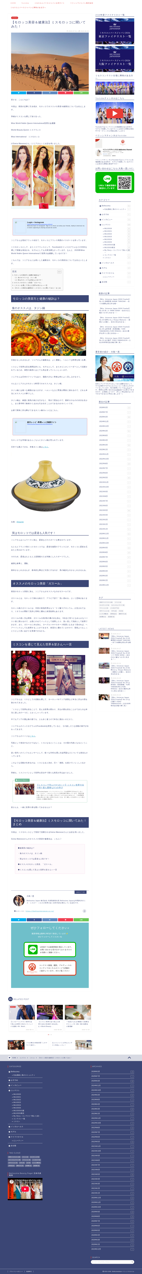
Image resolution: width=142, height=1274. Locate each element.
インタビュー (116, 219)
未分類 (115, 282)
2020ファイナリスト (106, 602)
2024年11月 (114, 421)
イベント (118, 602)
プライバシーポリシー (16, 1271)
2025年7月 (114, 412)
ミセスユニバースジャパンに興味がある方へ (28, 7)
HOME (13, 3)
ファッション (104, 608)
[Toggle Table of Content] (58, 272)
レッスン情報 (104, 613)
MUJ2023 (117, 236)
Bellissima (116, 206)
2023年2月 (114, 450)
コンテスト (116, 225)
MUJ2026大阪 (116, 245)
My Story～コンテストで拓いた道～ (117, 251)
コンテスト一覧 (116, 255)
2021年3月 (114, 520)
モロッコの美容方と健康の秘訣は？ (27, 275)
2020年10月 (114, 543)
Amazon (20, 522)
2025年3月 (114, 417)
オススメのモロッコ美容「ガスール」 (28, 283)
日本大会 (113, 613)
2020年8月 (114, 552)
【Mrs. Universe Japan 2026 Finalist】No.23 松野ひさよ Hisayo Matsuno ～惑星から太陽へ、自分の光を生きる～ (114, 320)
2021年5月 (114, 510)
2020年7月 (114, 557)
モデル (116, 268)
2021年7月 (114, 501)
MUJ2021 (117, 231)
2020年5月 (114, 566)
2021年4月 (114, 515)
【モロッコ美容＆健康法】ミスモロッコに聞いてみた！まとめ (37, 288)
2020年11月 (114, 538)
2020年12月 (114, 534)
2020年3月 (114, 576)
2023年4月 (114, 440)
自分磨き (103, 616)
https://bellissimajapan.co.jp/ (40, 911)
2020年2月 (114, 580)
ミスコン (14, 17)
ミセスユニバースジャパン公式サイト (50, 3)
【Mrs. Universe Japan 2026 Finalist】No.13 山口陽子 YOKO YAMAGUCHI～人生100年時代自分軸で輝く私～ (115, 340)
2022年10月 (114, 459)
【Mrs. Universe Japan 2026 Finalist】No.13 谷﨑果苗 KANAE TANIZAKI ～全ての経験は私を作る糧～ (114, 301)
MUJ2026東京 (117, 247)
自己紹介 (111, 616)
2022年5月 (114, 478)
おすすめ (115, 214)
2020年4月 (114, 571)
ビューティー (116, 277)
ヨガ (121, 611)
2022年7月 (114, 468)
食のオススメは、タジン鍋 (27, 277)
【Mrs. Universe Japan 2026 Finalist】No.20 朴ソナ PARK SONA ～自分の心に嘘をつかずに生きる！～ (114, 311)
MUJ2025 (117, 242)
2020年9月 (114, 548)
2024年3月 (114, 431)
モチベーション (104, 611)
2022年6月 (114, 473)
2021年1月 (114, 529)
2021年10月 (114, 487)
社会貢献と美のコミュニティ (116, 209)
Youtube (25, 3)
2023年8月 (114, 435)
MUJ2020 (117, 228)
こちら (45, 447)
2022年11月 (114, 454)
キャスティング (104, 605)
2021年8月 (114, 496)
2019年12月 (114, 585)
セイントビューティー (117, 605)
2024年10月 (114, 426)
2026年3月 (114, 407)
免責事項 (29, 1271)
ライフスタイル (116, 273)
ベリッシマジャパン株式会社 (81, 3)
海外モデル (122, 613)
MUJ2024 (117, 239)
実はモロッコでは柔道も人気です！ (30, 280)
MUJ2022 (117, 234)
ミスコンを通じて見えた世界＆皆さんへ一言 (30, 285)
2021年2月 (114, 524)
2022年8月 (114, 464)
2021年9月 (114, 492)
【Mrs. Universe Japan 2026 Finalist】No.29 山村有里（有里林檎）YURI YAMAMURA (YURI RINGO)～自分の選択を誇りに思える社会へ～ (114, 330)
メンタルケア (114, 608)
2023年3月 (114, 445)
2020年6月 (114, 562)
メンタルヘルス (115, 263)
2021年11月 (114, 482)
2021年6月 (114, 506)
